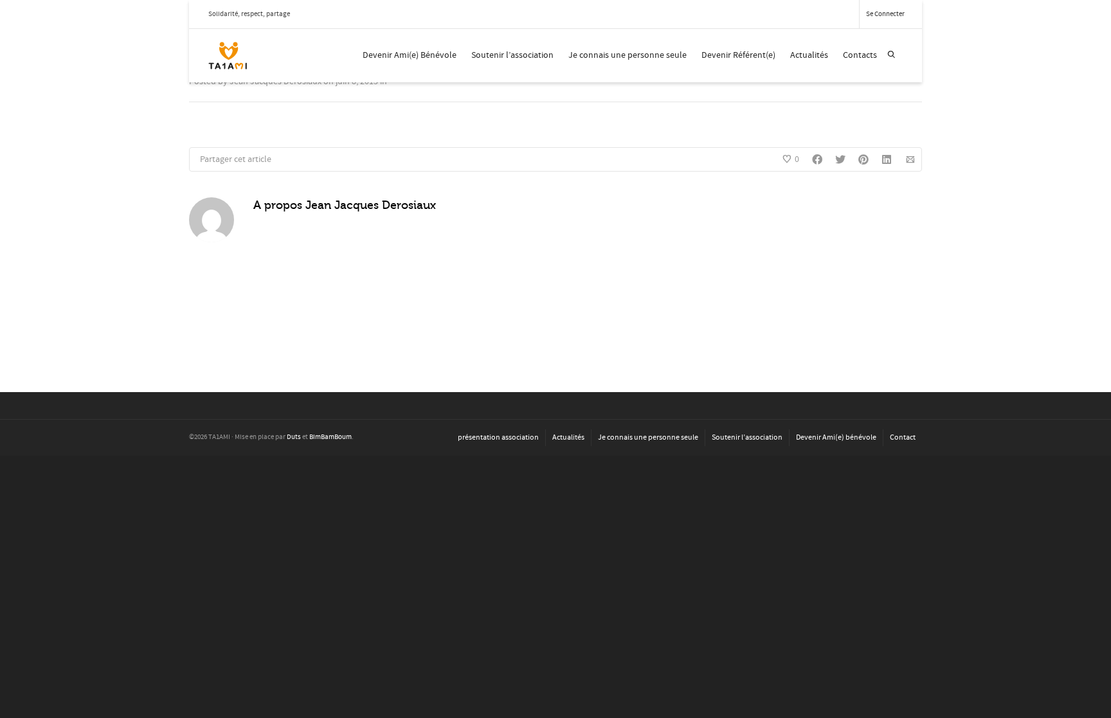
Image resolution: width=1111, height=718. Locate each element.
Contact (903, 437)
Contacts (860, 55)
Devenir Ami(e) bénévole (836, 437)
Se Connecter (885, 14)
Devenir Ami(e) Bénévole (409, 55)
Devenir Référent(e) (738, 55)
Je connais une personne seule (627, 55)
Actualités (809, 55)
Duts (294, 437)
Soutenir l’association (512, 55)
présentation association (498, 437)
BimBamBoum (330, 437)
